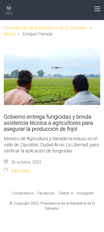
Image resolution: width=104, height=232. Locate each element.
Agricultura (20, 171)
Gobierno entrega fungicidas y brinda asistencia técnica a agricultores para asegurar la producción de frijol (48, 123)
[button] (97, 8)
